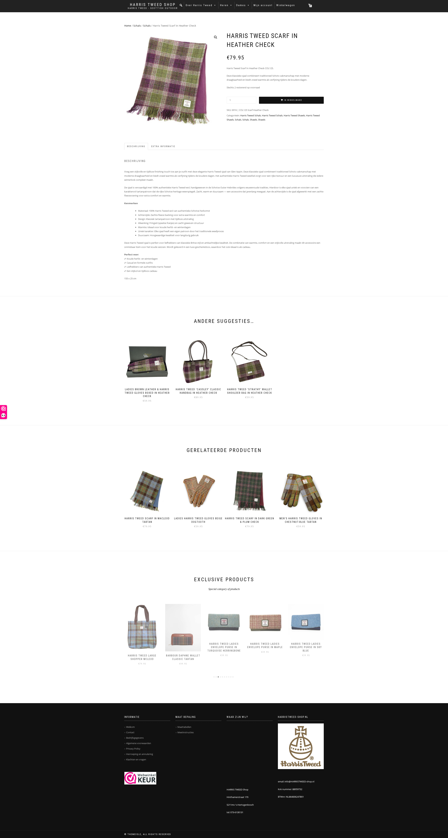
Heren (224, 5)
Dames (241, 5)
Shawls (253, 119)
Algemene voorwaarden (138, 743)
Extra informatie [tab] (163, 146)
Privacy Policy (133, 748)
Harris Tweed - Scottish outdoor (153, 8)
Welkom (130, 727)
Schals (137, 25)
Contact (130, 732)
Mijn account (263, 5)
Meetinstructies (185, 732)
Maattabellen (184, 727)
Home (127, 25)
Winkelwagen (285, 5)
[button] (181, 5)
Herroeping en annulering (139, 754)
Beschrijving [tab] (136, 146)
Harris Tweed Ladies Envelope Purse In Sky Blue (306, 647)
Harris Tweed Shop (153, 5)
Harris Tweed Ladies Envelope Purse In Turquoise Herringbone (224, 647)
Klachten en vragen (136, 759)
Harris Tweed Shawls (294, 115)
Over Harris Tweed (199, 5)
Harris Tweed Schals (250, 115)
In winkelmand (293, 100)
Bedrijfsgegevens (135, 737)
